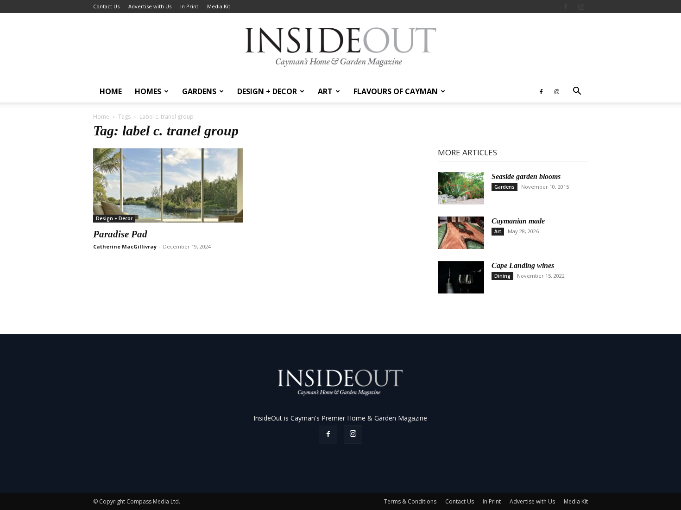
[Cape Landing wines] (461, 277)
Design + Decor (267, 91)
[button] (577, 92)
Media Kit (218, 6)
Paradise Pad (120, 234)
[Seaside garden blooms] (461, 188)
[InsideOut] (340, 46)
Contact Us (106, 6)
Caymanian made (518, 221)
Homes (148, 91)
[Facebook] (566, 6)
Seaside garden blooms (526, 176)
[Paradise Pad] (168, 185)
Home (111, 91)
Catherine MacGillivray (125, 246)
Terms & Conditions (410, 501)
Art (325, 91)
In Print (189, 6)
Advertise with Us (149, 6)
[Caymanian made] (461, 233)
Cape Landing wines (523, 265)
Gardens (199, 91)
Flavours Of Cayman (395, 91)
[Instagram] (581, 6)
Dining (502, 276)
